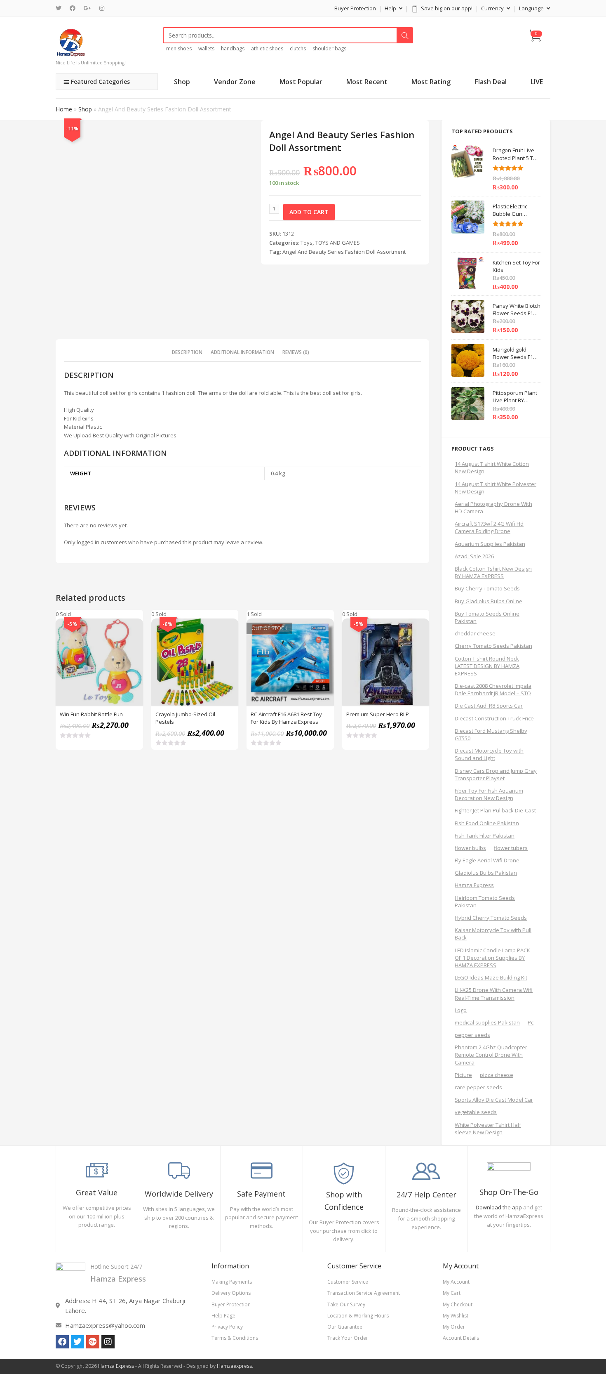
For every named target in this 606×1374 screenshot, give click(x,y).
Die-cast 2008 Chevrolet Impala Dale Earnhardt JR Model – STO (493, 689)
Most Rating (431, 82)
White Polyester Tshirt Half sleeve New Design (488, 1128)
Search (405, 35)
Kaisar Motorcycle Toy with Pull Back (493, 933)
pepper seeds (472, 1035)
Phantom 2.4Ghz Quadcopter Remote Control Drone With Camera (491, 1054)
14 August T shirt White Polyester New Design (495, 487)
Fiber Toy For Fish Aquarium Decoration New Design (489, 794)
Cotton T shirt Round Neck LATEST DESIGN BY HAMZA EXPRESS (487, 666)
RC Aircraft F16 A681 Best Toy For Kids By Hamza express (286, 718)
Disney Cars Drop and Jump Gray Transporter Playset (496, 774)
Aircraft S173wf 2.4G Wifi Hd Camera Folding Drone (489, 527)
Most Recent (367, 82)
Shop (182, 82)
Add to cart (309, 212)
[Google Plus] (87, 8)
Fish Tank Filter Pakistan (484, 835)
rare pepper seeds (478, 1087)
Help (391, 8)
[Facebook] (73, 8)
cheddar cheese (475, 633)
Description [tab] (187, 352)
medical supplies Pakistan (487, 1022)
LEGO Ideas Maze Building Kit (491, 977)
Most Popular (301, 82)
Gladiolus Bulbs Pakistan (486, 872)
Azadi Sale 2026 (474, 556)
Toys (306, 242)
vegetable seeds (476, 1112)
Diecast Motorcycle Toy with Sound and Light (489, 754)
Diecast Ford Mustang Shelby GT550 (491, 734)
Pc (530, 1022)
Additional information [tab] (242, 352)
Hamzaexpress (234, 1365)
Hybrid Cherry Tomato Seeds (491, 917)
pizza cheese (496, 1075)
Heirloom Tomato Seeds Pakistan (485, 901)
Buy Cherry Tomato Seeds (487, 588)
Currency (493, 8)
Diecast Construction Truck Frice (494, 718)
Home (64, 109)
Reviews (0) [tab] (295, 352)
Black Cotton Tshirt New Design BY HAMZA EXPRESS (493, 572)
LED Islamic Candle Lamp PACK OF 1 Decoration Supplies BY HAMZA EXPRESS (492, 958)
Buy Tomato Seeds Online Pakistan (487, 617)
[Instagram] (101, 8)
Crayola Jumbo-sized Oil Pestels (185, 718)
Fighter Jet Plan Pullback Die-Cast (495, 810)
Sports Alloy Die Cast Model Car (494, 1099)
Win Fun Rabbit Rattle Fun (91, 714)
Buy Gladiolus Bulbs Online (488, 601)
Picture (463, 1075)
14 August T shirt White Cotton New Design (492, 467)
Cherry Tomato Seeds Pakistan (493, 645)
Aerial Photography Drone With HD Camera (493, 507)
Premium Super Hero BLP (377, 714)
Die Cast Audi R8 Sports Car (489, 705)
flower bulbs (470, 848)
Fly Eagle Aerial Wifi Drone (487, 860)
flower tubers (511, 848)
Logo (461, 1010)
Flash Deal (491, 82)
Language (532, 8)
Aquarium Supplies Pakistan (490, 544)
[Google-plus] (92, 1341)
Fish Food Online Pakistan (487, 823)
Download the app (499, 1207)
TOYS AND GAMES (337, 242)
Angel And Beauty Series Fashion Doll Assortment (344, 251)
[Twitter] (61, 8)
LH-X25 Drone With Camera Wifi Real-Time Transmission (494, 993)
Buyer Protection (355, 8)
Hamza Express (474, 885)
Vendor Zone (235, 82)
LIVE (537, 82)
